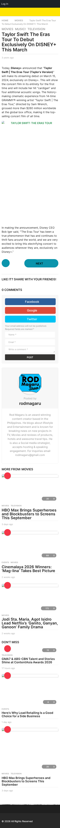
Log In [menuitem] (4, 3)
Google (32, 310)
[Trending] (7, 648)
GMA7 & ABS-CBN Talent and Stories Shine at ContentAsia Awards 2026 (28, 660)
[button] (50, 12)
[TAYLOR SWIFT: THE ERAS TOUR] (30, 171)
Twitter (32, 319)
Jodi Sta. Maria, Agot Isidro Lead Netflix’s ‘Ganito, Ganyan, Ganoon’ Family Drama (30, 623)
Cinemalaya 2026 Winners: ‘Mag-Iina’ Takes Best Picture (28, 569)
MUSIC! (20, 29)
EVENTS (5, 562)
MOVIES (7, 29)
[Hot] (7, 475)
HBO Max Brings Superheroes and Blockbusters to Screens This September (29, 514)
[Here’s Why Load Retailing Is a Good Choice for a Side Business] (30, 690)
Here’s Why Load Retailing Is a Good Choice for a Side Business (27, 714)
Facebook (32, 301)
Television (36, 29)
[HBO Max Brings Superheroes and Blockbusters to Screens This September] (30, 488)
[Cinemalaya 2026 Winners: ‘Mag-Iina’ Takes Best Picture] (30, 545)
